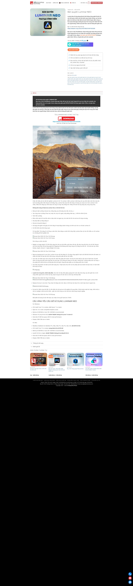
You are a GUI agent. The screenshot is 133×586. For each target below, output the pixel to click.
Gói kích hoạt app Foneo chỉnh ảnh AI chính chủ (38, 369)
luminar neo (96, 80)
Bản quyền (77, 9)
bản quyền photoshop (88, 78)
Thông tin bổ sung (38, 343)
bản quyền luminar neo (78, 78)
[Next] (102, 365)
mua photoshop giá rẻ (75, 83)
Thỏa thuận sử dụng (85, 380)
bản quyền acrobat (74, 77)
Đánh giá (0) (36, 346)
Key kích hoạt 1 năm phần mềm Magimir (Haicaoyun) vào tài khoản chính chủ (57, 370)
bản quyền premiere (74, 80)
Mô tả (34, 93)
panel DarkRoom (65, 2)
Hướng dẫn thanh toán (73, 380)
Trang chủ (70, 9)
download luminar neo (83, 80)
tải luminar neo (71, 84)
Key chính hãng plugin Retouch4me (75, 368)
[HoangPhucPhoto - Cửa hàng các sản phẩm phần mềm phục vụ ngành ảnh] (37, 2)
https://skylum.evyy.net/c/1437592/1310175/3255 (81, 28)
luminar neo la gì (75, 81)
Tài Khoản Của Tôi (95, 380)
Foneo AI (74, 2)
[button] (85, 3)
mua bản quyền (82, 81)
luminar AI (91, 80)
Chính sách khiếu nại (61, 380)
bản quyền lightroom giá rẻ (93, 77)
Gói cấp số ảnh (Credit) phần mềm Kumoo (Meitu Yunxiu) (93, 369)
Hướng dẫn (55, 2)
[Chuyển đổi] (31, 93)
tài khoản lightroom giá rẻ (96, 83)
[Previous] (30, 365)
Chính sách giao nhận (49, 380)
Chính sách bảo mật (38, 380)
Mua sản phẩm (73, 49)
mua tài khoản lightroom (85, 83)
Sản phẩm (48, 2)
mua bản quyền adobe (90, 81)
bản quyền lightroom (82, 77)
